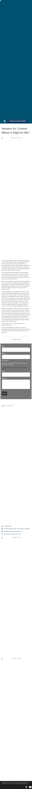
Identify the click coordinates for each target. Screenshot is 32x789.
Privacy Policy (14, 783)
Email (4, 371)
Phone (3, 353)
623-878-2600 (7, 526)
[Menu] (5, 121)
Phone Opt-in (5, 360)
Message (4, 378)
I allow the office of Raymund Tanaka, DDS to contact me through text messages (15, 364)
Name (4, 346)
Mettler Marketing (21, 783)
